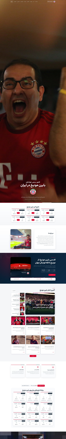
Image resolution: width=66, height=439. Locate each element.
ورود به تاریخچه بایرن (52, 274)
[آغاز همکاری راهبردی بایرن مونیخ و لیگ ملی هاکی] (33, 320)
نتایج (33, 1)
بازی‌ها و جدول (22, 1)
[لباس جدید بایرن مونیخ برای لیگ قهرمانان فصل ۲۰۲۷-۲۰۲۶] (18, 339)
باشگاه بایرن (28, 1)
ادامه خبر (53, 352)
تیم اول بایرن (18, 1)
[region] (20, 239)
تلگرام (11, 1)
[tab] (41, 386)
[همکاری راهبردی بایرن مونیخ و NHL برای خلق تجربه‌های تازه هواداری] (48, 320)
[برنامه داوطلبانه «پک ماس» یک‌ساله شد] (48, 339)
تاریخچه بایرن (15, 1)
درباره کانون (31, 1)
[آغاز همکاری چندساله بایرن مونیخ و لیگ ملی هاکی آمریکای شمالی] (18, 320)
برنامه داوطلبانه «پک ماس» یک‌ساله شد (49, 346)
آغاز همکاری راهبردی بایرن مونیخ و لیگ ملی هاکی (33, 327)
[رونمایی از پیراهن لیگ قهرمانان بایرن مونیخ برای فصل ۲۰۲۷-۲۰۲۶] (33, 339)
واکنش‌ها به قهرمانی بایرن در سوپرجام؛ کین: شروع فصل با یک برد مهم (15, 296)
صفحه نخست (36, 1)
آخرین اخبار (25, 1)
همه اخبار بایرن (14, 290)
